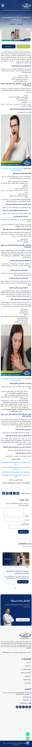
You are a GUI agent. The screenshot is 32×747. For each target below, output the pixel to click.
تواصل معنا (28, 683)
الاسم (27, 520)
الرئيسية (20, 24)
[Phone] (28, 734)
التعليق (26, 516)
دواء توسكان (13, 304)
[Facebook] (29, 707)
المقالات (12, 24)
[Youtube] (17, 707)
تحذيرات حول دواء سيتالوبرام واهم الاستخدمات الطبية (16, 472)
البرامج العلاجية (27, 669)
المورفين (18, 252)
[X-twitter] (23, 707)
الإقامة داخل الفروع (26, 672)
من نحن (29, 662)
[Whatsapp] (28, 738)
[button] (17, 493)
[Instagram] (26, 707)
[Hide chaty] (28, 743)
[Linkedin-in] (20, 707)
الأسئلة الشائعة (27, 679)
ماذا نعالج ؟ (28, 666)
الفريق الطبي (27, 676)
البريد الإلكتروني (25, 524)
